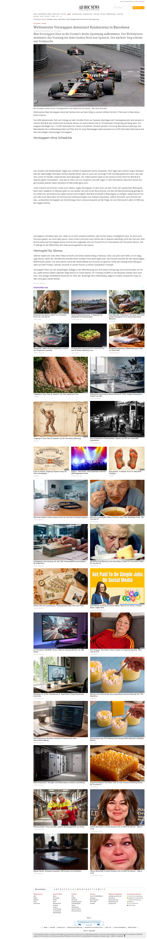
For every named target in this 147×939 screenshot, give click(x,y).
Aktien (73, 905)
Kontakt (92, 903)
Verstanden (119, 936)
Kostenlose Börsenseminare (113, 899)
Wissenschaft (57, 903)
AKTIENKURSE (42, 14)
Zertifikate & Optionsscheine (76, 908)
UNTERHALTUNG (77, 14)
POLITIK (63, 14)
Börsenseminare (76, 911)
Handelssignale (76, 903)
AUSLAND (96, 14)
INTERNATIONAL (111, 14)
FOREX (74, 898)
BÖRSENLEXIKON (129, 1)
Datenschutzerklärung (74, 927)
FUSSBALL (53, 16)
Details (113, 936)
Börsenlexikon (40, 889)
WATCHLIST (141, 1)
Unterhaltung (57, 909)
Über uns (108, 927)
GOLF (57, 16)
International (57, 911)
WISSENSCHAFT (87, 14)
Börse (54, 896)
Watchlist (93, 898)
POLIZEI (102, 14)
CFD (73, 896)
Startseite (50, 19)
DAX (35, 896)
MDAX (35, 898)
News (45, 927)
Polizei (55, 907)
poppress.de (112, 903)
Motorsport (62, 19)
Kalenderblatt (57, 913)
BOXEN (42, 16)
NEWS (35, 14)
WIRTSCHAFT (56, 14)
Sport (55, 19)
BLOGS (121, 1)
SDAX (35, 901)
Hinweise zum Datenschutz (94, 927)
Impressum (61, 927)
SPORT (69, 14)
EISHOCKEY (47, 16)
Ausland (55, 905)
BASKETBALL (36, 16)
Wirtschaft (56, 898)
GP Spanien (37, 23)
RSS (136, 1)
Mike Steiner (132, 927)
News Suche (137, 8)
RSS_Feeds (93, 901)
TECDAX (36, 900)
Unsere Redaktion (120, 927)
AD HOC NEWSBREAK (96, 896)
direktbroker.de (113, 901)
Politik (55, 900)
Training (43, 23)
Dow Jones (37, 903)
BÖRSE (49, 14)
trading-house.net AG (114, 896)
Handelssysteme (76, 901)
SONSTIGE (120, 14)
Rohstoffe (74, 900)
